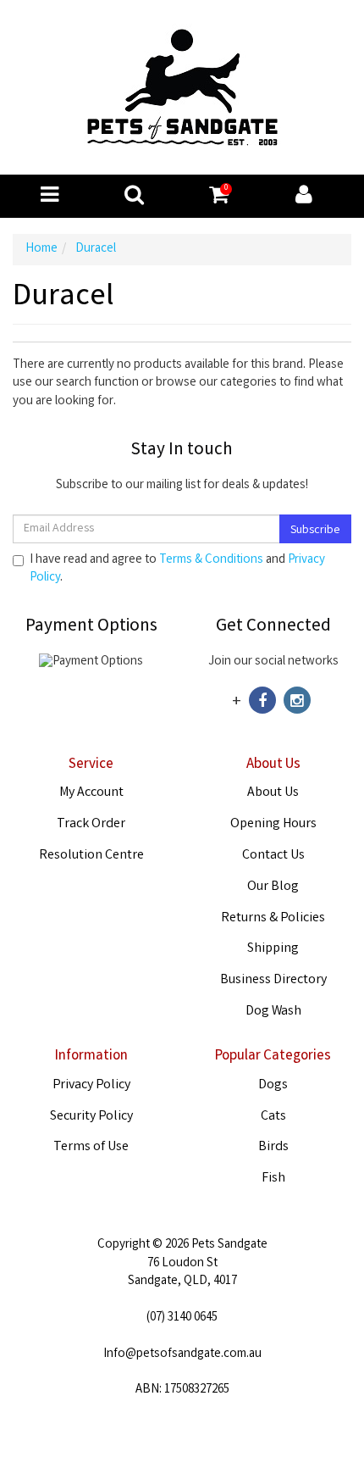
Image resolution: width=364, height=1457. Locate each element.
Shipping (273, 949)
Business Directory (273, 980)
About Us (273, 793)
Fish (273, 1178)
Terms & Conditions (211, 560)
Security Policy (91, 1116)
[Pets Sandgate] (182, 88)
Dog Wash (273, 1011)
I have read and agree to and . (177, 569)
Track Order (91, 824)
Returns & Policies (273, 918)
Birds (273, 1147)
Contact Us (273, 855)
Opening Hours (273, 824)
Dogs (273, 1085)
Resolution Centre (91, 855)
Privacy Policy (91, 1085)
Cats (273, 1116)
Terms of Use (91, 1147)
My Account (91, 793)
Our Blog (273, 887)
